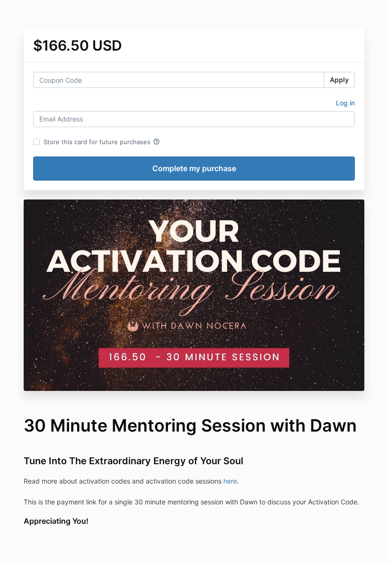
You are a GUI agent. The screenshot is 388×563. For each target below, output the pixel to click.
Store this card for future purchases (102, 142)
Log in (345, 103)
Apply (339, 80)
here (230, 481)
